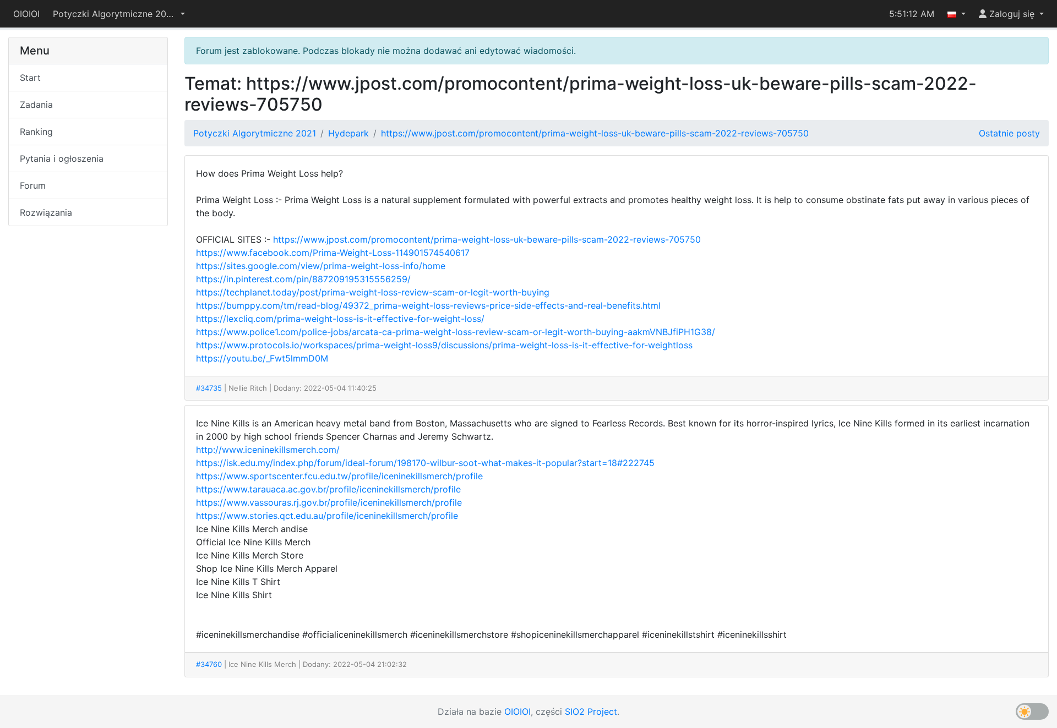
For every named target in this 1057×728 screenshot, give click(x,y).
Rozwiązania (46, 212)
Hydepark (348, 133)
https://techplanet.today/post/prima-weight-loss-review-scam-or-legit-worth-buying (372, 292)
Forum (33, 185)
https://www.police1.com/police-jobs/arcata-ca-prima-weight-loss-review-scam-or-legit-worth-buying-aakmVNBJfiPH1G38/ (455, 331)
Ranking (36, 131)
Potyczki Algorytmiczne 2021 (254, 133)
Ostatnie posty (1009, 133)
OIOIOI (26, 13)
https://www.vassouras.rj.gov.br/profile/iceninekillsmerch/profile (329, 502)
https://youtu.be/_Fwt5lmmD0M (262, 358)
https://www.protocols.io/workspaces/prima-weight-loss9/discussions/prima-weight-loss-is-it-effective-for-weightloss (444, 345)
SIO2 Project (591, 711)
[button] (119, 14)
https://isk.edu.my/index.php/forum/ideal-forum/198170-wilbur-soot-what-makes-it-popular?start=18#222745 (425, 462)
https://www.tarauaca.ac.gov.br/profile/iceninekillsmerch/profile (328, 489)
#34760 (209, 664)
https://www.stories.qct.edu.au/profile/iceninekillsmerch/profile (327, 515)
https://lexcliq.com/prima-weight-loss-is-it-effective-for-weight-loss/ (340, 318)
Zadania (36, 104)
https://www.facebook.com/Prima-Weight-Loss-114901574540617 (333, 252)
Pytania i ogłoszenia (61, 158)
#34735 (209, 388)
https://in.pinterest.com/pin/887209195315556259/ (303, 278)
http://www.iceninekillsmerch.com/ (268, 449)
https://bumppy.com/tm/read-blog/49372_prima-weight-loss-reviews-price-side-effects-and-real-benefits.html (428, 305)
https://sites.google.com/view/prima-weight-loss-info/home (320, 265)
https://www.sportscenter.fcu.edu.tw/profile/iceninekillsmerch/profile (339, 475)
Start (30, 77)
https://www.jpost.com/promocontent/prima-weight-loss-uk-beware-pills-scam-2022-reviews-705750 (595, 133)
